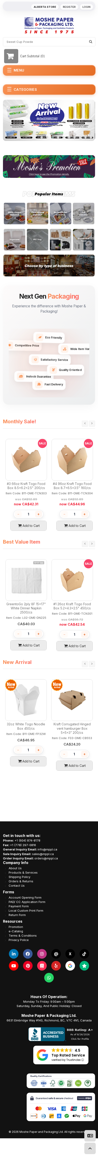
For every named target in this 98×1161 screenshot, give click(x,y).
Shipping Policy (19, 876)
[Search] (90, 41)
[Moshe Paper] (49, 25)
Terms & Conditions (23, 935)
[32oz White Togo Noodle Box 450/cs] (26, 700)
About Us (15, 868)
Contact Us (17, 885)
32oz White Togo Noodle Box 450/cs (26, 726)
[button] (41, 137)
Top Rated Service (68, 1055)
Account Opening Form (25, 897)
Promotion (16, 926)
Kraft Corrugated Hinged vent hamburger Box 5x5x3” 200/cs (72, 728)
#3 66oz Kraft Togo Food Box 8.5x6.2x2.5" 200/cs (26, 486)
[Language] (90, 1136)
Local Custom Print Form (26, 910)
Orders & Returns (21, 881)
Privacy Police (19, 939)
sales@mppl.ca (43, 854)
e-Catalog (16, 931)
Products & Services (23, 872)
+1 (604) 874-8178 (27, 840)
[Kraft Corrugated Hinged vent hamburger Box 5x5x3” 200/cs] (72, 700)
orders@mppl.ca (46, 858)
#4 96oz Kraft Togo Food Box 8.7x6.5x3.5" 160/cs (72, 486)
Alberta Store (45, 6)
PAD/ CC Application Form (27, 901)
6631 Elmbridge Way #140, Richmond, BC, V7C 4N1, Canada (49, 1020)
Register (69, 6)
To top (90, 1148)
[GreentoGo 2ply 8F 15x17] (26, 580)
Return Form (17, 914)
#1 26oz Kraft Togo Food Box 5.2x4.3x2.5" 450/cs (72, 606)
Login (86, 6)
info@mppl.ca (47, 849)
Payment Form (19, 906)
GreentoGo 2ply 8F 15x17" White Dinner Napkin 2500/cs (26, 608)
